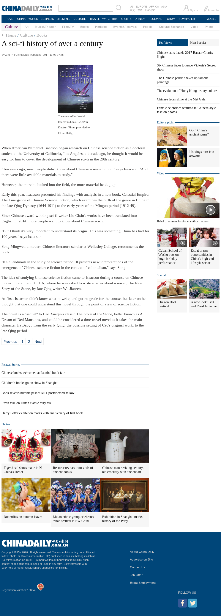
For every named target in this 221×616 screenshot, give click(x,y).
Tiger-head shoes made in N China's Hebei (23, 470)
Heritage (101, 26)
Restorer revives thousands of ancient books (73, 470)
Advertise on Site (141, 559)
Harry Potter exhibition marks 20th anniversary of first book (42, 413)
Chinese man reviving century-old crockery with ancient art (123, 470)
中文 (132, 10)
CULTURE (80, 18)
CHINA (21, 18)
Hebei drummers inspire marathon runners (182, 221)
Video (194, 26)
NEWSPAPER (186, 18)
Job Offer (136, 575)
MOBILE (211, 18)
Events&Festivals (125, 26)
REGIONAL (155, 18)
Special (161, 275)
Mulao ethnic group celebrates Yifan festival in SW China (73, 519)
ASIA (164, 6)
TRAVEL (95, 18)
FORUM (170, 18)
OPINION (140, 18)
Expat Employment (143, 582)
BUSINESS (47, 18)
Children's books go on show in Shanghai (30, 383)
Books (84, 26)
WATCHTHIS (109, 18)
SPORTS (126, 18)
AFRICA (154, 6)
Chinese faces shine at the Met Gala (181, 99)
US (132, 6)
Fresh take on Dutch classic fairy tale (27, 403)
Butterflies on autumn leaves (23, 517)
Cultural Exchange (171, 26)
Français (150, 10)
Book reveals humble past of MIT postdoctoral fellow (38, 393)
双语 (140, 10)
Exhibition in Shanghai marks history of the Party (122, 519)
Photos (6, 424)
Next (38, 341)
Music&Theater (45, 26)
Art (26, 26)
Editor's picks (165, 122)
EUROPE (141, 6)
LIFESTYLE (63, 18)
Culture (26, 35)
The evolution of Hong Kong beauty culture (187, 90)
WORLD (33, 18)
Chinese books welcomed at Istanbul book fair (33, 372)
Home (11, 35)
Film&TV (68, 26)
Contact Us (137, 567)
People (148, 26)
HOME (9, 18)
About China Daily (142, 551)
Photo (209, 26)
